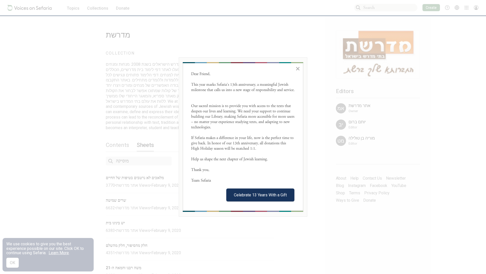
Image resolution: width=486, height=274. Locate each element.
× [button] (298, 68)
